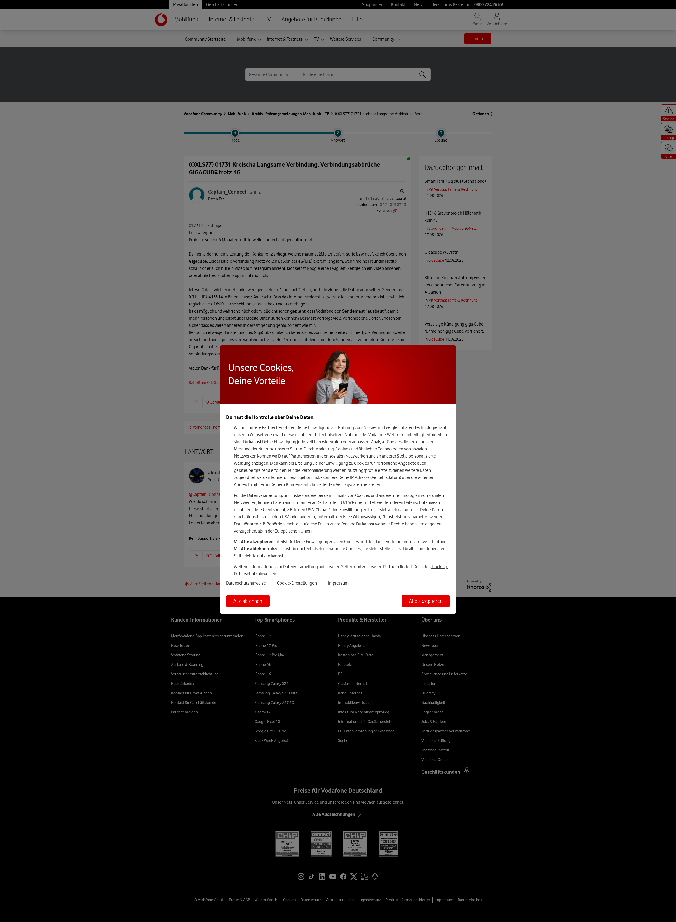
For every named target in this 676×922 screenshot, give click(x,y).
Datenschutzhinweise (246, 583)
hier (317, 441)
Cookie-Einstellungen (297, 583)
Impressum (338, 583)
